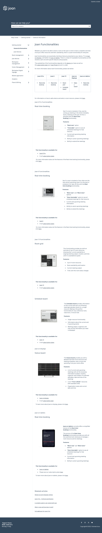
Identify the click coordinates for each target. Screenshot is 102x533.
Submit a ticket (95, 1)
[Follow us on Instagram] (85, 522)
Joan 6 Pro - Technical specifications (44, 499)
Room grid (64, 83)
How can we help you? (20, 23)
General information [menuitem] (20, 48)
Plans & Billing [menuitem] (16, 82)
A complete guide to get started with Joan (46, 503)
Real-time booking (42, 83)
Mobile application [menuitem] (17, 76)
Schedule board (65, 88)
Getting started (25, 37)
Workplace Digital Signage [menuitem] (17, 71)
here (83, 98)
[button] (28, 45)
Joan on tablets (55, 58)
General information (39, 37)
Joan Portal (54, 65)
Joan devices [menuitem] (15, 58)
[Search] (89, 26)
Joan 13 (42, 285)
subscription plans (48, 156)
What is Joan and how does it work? (44, 507)
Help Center (14, 37)
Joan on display (44, 398)
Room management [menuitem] (18, 55)
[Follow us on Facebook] (81, 522)
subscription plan (42, 65)
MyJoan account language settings (44, 495)
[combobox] (49, 26)
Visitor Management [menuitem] (18, 67)
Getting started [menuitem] (16, 45)
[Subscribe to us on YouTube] (92, 522)
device (69, 63)
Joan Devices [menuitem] (17, 52)
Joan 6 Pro (43, 153)
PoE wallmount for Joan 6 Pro (42, 511)
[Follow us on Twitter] (88, 522)
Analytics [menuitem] (14, 79)
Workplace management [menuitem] (16, 63)
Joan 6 (41, 221)
